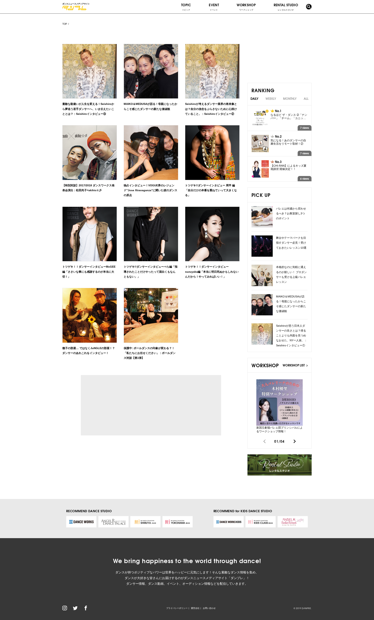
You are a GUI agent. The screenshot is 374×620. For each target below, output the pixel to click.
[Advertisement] (116, 405)
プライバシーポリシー (177, 608)
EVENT (214, 6)
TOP (64, 24)
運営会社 (195, 608)
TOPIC (186, 6)
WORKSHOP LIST (294, 365)
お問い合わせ (209, 608)
